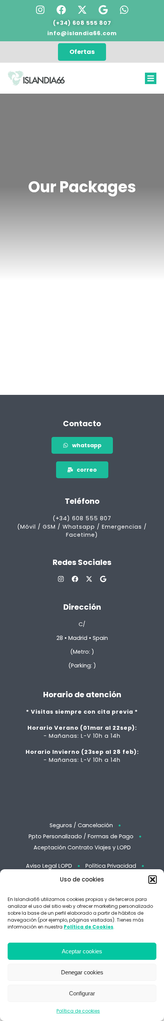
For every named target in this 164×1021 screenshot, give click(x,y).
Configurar (82, 993)
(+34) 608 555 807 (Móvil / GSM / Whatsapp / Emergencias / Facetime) (82, 527)
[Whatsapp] (123, 9)
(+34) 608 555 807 (82, 23)
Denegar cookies (82, 972)
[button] (152, 879)
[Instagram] (40, 9)
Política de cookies (78, 1011)
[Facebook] (61, 9)
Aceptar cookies (82, 951)
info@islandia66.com (82, 33)
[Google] (103, 9)
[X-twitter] (82, 9)
